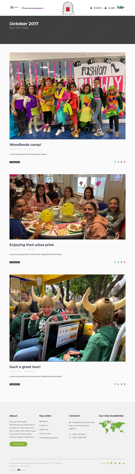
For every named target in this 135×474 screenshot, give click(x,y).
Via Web (22, 470)
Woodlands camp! (25, 145)
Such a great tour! (24, 367)
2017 (18, 28)
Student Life (44, 430)
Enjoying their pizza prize (31, 245)
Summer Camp (45, 434)
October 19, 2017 (15, 149)
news (32, 149)
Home (11, 28)
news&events (15, 162)
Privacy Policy (27, 463)
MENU (15, 7)
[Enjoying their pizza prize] (67, 206)
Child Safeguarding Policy (48, 438)
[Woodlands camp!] (67, 95)
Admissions (43, 421)
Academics (43, 425)
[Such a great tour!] (67, 318)
